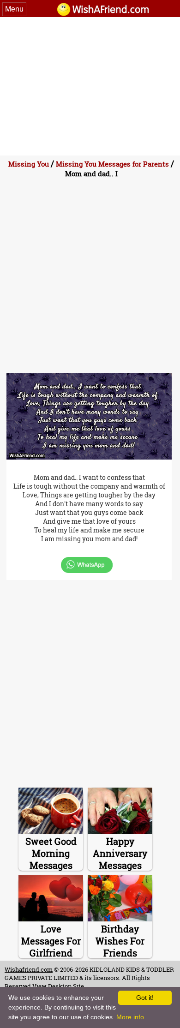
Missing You (28, 163)
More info (130, 1017)
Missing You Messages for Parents (112, 163)
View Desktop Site (58, 986)
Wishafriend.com (29, 969)
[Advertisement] (90, 86)
